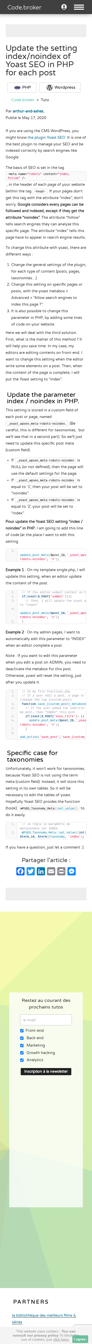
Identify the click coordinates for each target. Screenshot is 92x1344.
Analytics (35, 1060)
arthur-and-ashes (28, 111)
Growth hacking (41, 1053)
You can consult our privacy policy (44, 1333)
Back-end (35, 1038)
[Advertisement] (49, 30)
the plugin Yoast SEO (46, 137)
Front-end (35, 1030)
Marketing (36, 1045)
